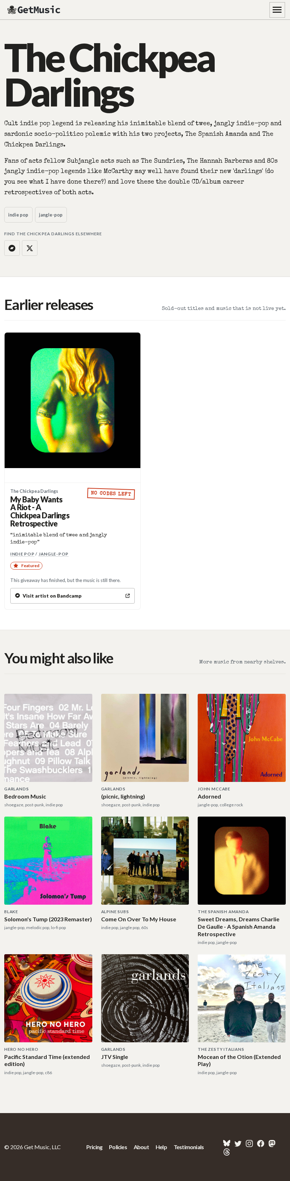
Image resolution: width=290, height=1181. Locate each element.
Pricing (94, 1146)
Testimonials (189, 1146)
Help (161, 1146)
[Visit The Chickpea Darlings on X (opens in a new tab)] (29, 248)
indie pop (18, 215)
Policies (118, 1146)
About (141, 1146)
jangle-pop (51, 215)
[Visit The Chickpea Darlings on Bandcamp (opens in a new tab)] (12, 248)
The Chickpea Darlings (34, 491)
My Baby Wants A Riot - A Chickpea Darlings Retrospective (39, 511)
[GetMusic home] (34, 10)
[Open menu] (277, 10)
